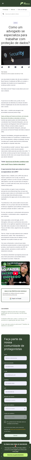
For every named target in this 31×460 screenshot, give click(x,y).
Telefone (6, 379)
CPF (5, 388)
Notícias (13, 9)
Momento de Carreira (9, 396)
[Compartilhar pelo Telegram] (29, 67)
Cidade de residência (9, 413)
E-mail (5, 371)
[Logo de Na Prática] (25, 3)
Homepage (5, 9)
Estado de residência (9, 405)
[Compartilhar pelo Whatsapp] (22, 67)
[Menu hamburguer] (3, 3)
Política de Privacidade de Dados (18, 429)
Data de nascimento (8, 362)
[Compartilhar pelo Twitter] (2, 67)
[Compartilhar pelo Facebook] (15, 67)
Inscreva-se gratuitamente (15, 455)
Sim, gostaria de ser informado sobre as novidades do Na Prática (16, 422)
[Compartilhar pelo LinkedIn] (9, 67)
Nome (5, 354)
